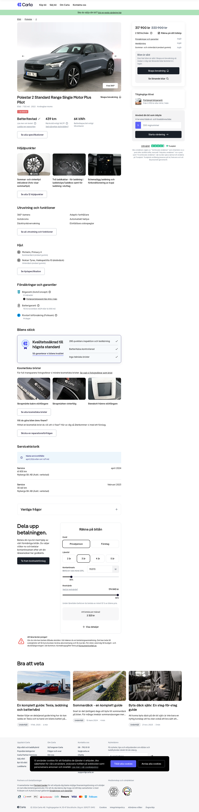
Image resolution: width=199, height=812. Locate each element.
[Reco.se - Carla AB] (127, 791)
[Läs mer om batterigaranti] (38, 305)
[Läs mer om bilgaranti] (50, 292)
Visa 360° (110, 85)
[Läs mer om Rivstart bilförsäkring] (56, 315)
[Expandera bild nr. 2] (69, 57)
